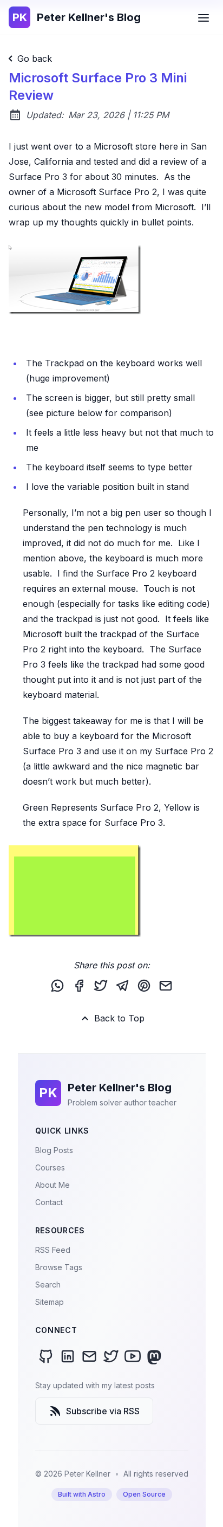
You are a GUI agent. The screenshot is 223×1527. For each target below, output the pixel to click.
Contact (49, 1202)
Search (48, 1284)
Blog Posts (54, 1150)
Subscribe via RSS (103, 1411)
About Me (52, 1184)
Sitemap (49, 1301)
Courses (50, 1167)
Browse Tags (58, 1267)
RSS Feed (52, 1249)
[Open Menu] (203, 17)
